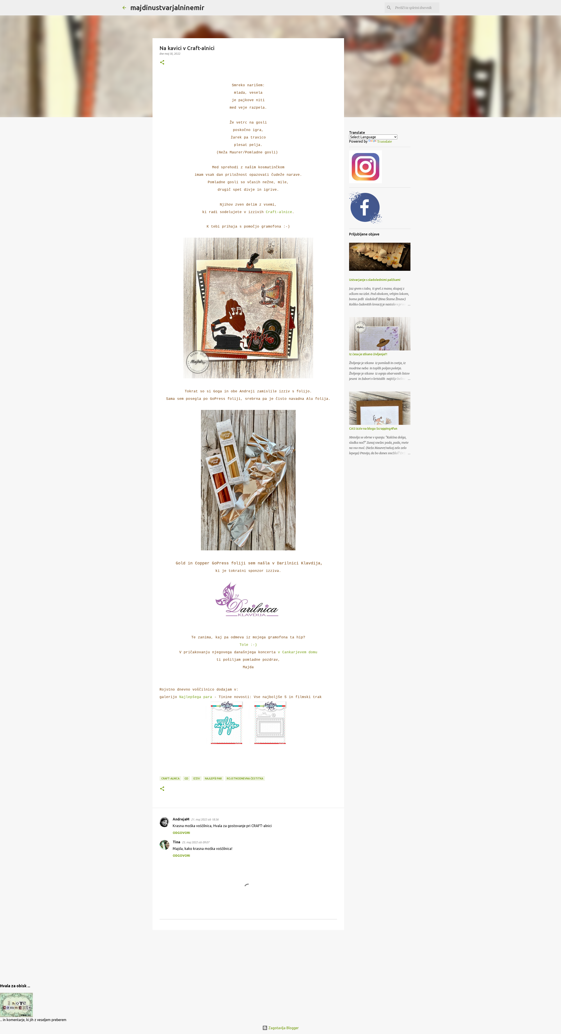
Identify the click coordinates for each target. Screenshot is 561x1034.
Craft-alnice (279, 212)
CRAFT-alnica (170, 778)
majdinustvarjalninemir (167, 7)
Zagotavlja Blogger (283, 1028)
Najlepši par (213, 778)
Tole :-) (248, 645)
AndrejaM (181, 819)
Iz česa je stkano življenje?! (368, 354)
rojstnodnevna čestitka (245, 778)
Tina (176, 842)
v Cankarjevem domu (297, 652)
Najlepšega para (195, 697)
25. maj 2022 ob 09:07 (195, 842)
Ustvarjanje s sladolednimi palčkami (374, 280)
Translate (384, 142)
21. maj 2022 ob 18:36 (204, 819)
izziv (196, 778)
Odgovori (181, 833)
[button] (162, 63)
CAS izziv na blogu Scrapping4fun (373, 428)
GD (186, 778)
